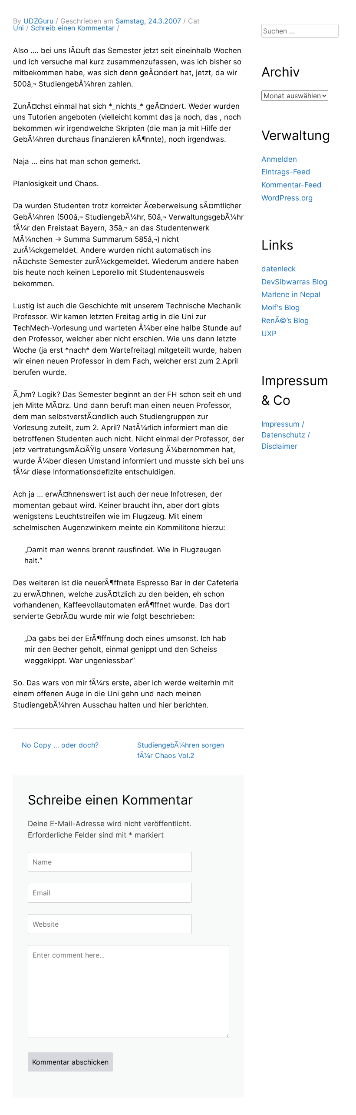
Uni (18, 27)
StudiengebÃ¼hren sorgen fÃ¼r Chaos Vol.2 (180, 750)
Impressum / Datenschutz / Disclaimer (285, 435)
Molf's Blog (280, 307)
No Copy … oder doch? (60, 745)
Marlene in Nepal (290, 294)
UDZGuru (38, 21)
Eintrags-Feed (285, 171)
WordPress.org (287, 198)
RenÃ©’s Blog (285, 320)
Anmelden (279, 159)
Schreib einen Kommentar (73, 27)
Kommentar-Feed (291, 184)
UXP (269, 333)
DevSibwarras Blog (294, 281)
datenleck (278, 268)
